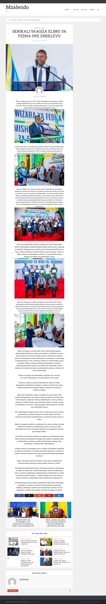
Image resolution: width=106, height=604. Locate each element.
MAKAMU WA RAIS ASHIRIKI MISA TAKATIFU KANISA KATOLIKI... (61, 552)
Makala (92, 9)
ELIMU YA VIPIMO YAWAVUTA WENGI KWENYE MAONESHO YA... (61, 542)
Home (9, 20)
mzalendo (44, 40)
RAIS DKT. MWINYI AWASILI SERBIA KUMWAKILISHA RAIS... (28, 552)
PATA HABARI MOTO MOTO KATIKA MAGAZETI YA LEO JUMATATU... (29, 542)
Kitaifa (43, 28)
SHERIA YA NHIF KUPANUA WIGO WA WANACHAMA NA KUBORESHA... (27, 563)
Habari (67, 9)
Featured (37, 28)
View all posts (12, 590)
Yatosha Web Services (34, 602)
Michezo (76, 9)
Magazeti (28, 539)
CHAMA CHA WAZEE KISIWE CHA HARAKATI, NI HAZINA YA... (61, 562)
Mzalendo (17, 7)
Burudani (84, 9)
